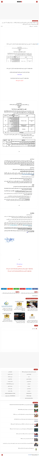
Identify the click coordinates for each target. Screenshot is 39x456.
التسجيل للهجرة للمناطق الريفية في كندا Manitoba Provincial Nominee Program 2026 (22, 404)
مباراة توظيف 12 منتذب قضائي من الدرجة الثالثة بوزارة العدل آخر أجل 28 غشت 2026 (19, 309)
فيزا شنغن (29, 383)
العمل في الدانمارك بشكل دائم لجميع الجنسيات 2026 (29, 371)
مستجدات (29, 386)
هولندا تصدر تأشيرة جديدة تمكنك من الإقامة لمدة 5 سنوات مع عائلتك (25, 433)
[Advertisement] (19, 12)
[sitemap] (2, 455)
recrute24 (29, 454)
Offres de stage (29, 395)
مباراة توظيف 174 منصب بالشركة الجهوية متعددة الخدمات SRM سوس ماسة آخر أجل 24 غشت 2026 (7, 309)
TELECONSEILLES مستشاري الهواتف (10, 395)
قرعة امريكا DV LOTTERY (10, 383)
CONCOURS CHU (28, 393)
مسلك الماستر (29, 388)
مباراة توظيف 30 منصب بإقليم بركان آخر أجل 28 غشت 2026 (26, 448)
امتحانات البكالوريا (10, 374)
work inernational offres (29, 398)
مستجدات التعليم (10, 386)
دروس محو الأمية (10, 376)
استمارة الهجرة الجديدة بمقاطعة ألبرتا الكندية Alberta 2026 (26, 409)
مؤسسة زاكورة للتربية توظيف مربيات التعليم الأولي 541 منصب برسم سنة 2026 (23, 414)
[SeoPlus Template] (38, 454)
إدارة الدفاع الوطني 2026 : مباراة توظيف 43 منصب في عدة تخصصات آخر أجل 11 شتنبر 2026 (22, 428)
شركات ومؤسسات (10, 381)
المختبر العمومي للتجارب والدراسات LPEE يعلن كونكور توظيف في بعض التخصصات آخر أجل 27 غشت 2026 (32, 309)
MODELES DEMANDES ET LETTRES (10, 393)
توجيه (29, 376)
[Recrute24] (0, 455)
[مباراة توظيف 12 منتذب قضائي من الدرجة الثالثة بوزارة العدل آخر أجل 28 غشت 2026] (19, 304)
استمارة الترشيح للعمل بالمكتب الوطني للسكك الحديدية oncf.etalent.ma (24, 419)
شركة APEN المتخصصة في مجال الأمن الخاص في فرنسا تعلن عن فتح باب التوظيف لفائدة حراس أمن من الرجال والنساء (18, 443)
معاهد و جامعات (10, 388)
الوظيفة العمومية (35, 20)
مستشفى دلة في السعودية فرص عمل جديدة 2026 (27, 438)
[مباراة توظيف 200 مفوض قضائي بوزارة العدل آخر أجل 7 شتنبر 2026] (7, 316)
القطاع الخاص (10, 371)
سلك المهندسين (29, 381)
